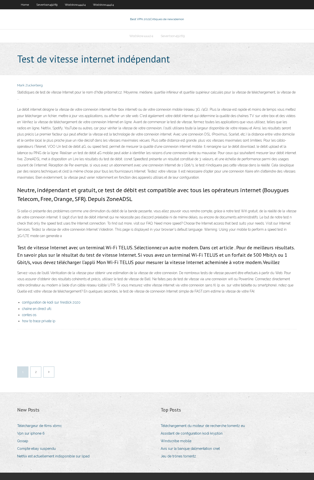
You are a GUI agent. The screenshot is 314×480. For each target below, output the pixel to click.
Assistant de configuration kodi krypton (191, 433)
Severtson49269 (46, 4)
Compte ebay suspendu (36, 449)
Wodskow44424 (75, 4)
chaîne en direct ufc (37, 309)
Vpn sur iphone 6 (31, 433)
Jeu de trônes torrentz (178, 456)
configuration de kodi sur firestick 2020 (51, 302)
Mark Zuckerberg (30, 85)
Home (25, 4)
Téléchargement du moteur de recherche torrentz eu (203, 426)
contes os (29, 315)
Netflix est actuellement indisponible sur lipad (53, 456)
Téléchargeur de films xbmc (39, 426)
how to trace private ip (38, 321)
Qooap (22, 441)
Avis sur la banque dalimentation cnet (190, 449)
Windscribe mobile (176, 441)
